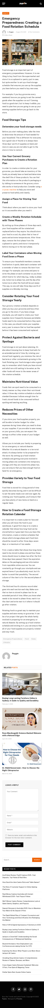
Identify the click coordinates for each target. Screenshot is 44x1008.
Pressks (19, 999)
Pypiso (4, 999)
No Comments (35, 32)
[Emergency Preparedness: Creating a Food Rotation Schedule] (22, 52)
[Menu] (3, 3)
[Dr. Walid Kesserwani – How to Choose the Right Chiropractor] (22, 754)
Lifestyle (6, 642)
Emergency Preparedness (12, 639)
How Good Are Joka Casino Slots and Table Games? (21, 882)
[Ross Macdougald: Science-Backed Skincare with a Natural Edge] (22, 719)
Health (5, 13)
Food (27, 639)
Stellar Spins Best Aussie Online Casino (16, 972)
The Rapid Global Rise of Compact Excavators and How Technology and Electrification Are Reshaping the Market (21, 917)
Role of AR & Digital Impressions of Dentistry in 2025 (21, 925)
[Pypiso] (23, 3)
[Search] (40, 3)
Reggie (11, 32)
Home (33, 639)
